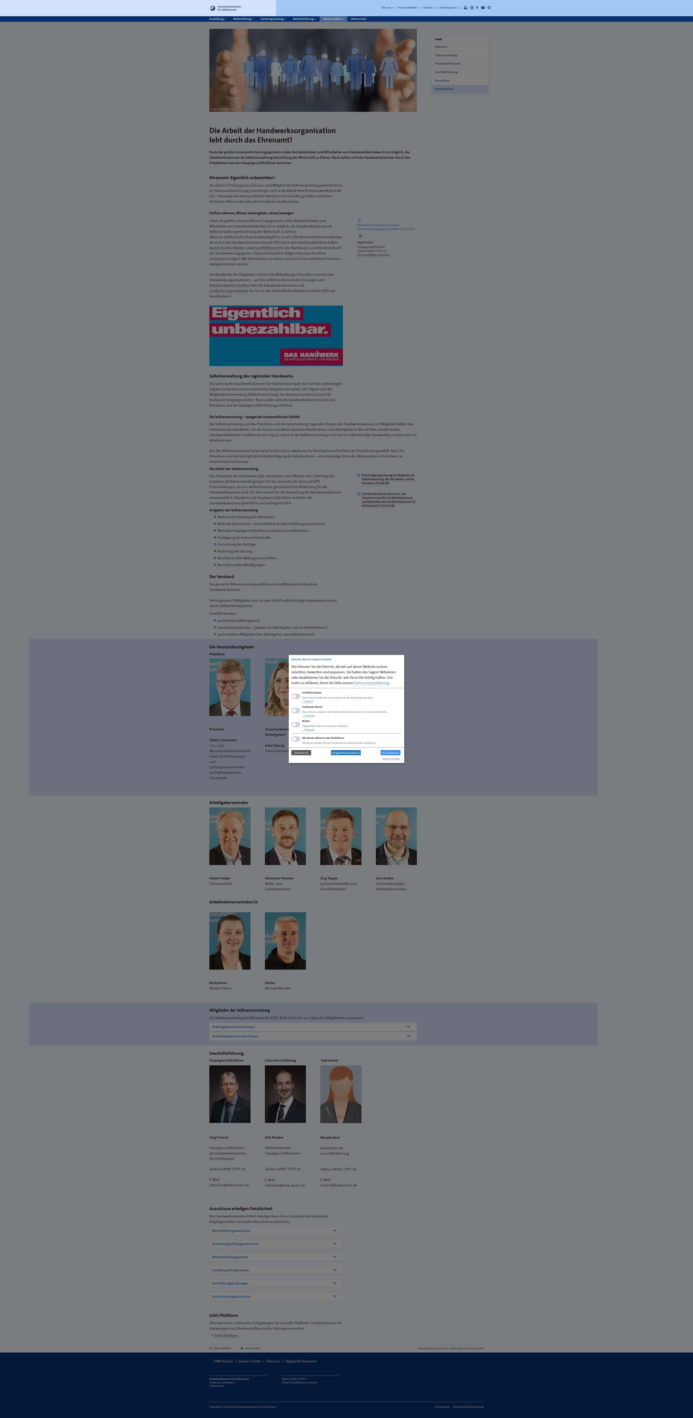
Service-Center (332, 19)
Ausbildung (216, 19)
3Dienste (308, 715)
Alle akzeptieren (390, 752)
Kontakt (428, 7)
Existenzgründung (272, 19)
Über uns (387, 7)
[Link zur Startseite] (225, 8)
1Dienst (307, 701)
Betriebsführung (303, 19)
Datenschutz (359, 19)
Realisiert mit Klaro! (391, 759)
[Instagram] (472, 8)
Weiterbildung (242, 19)
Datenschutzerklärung (371, 683)
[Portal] (465, 8)
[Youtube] (483, 8)
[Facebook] (477, 8)
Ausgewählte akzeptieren (346, 752)
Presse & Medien (407, 7)
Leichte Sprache (447, 7)
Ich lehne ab (301, 752)
